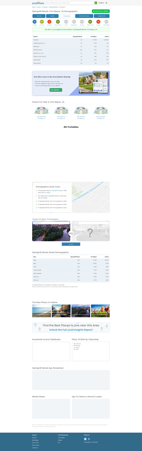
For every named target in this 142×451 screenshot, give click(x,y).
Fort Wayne (45, 7)
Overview (39, 16)
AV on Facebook (89, 439)
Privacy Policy (35, 445)
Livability (101, 2)
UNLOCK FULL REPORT (101, 11)
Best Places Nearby (84, 16)
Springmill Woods (53, 7)
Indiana (39, 7)
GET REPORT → (56, 90)
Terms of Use (35, 442)
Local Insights (61, 437)
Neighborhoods (101, 16)
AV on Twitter (85, 439)
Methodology (35, 440)
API (59, 442)
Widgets (60, 440)
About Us (34, 437)
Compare (71, 244)
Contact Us (35, 447)
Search (34, 7)
